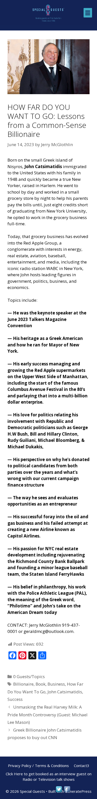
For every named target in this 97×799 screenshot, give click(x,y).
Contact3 (81, 765)
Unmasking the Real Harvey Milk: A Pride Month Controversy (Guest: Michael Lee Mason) (47, 714)
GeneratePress (78, 791)
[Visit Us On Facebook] (67, 792)
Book (41, 684)
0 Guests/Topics (29, 676)
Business (56, 684)
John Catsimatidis (65, 692)
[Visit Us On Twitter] (59, 792)
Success (15, 699)
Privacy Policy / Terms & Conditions (38, 765)
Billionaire (23, 684)
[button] (88, 12)
